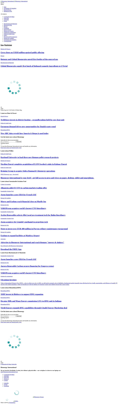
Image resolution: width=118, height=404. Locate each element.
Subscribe (6, 18)
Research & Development (10, 37)
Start (5, 7)
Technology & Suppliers (10, 8)
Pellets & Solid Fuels (9, 34)
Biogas (5, 26)
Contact (6, 380)
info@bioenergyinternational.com (9, 372)
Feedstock (6, 28)
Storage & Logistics (9, 38)
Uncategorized (7, 41)
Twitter (5, 384)
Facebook (6, 386)
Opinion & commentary (10, 32)
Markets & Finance (9, 31)
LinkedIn (6, 383)
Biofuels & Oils (8, 11)
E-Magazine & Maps (6, 364)
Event (5, 21)
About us (6, 379)
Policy (5, 35)
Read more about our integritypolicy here (11, 147)
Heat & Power (7, 10)
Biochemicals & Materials (10, 24)
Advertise (6, 19)
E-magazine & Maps (9, 16)
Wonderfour (12, 402)
